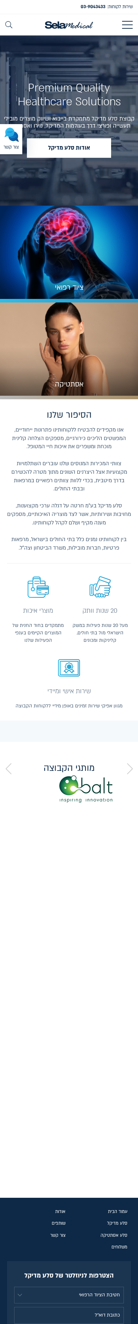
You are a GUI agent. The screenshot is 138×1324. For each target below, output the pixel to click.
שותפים (58, 1223)
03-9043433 (93, 7)
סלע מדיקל (117, 1223)
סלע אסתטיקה (113, 1235)
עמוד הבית (117, 1211)
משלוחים (119, 1247)
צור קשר (57, 1235)
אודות (60, 1211)
